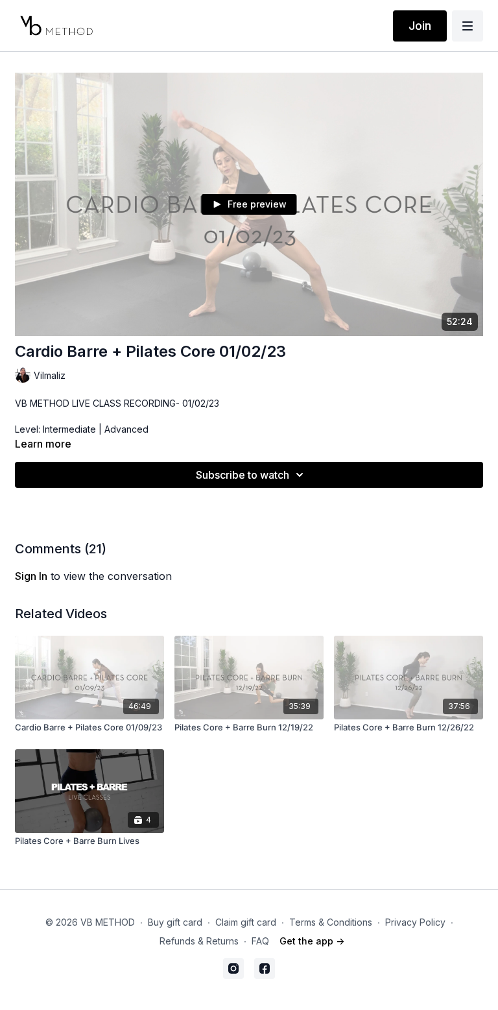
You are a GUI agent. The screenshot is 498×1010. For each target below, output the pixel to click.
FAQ (260, 940)
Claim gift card (245, 922)
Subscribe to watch (242, 474)
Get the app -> (311, 940)
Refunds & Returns (199, 940)
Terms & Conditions (330, 922)
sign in (31, 576)
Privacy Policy (415, 922)
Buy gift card (175, 922)
